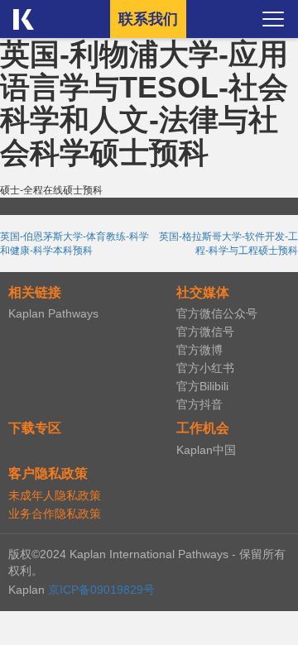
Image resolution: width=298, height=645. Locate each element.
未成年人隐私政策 (54, 495)
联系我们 (148, 19)
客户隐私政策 (48, 473)
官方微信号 (205, 331)
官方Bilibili (202, 386)
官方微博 (199, 349)
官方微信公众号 (216, 313)
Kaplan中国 (206, 449)
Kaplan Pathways (53, 313)
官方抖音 (199, 404)
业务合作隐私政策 (54, 513)
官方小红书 (205, 368)
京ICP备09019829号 (101, 589)
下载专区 (34, 428)
